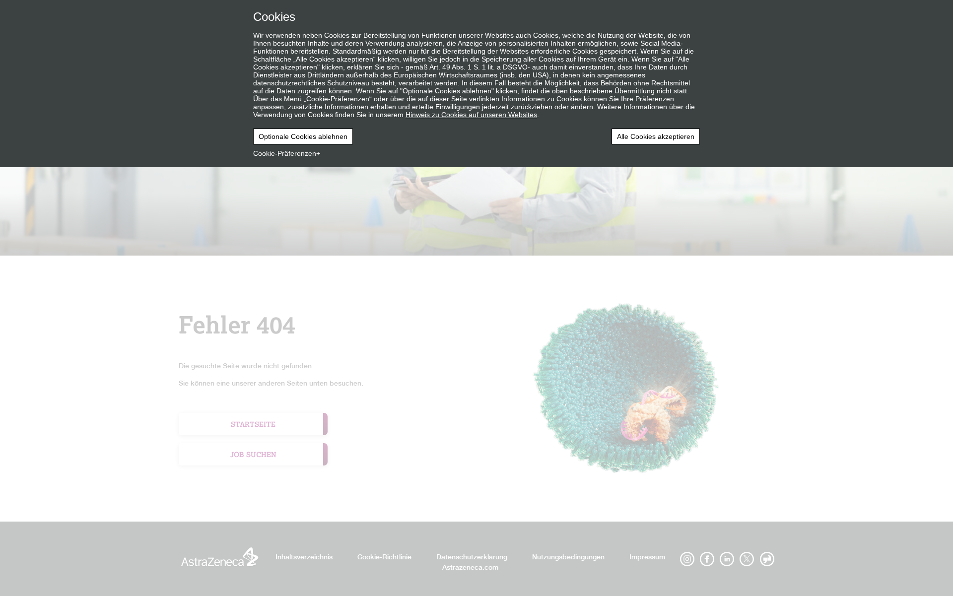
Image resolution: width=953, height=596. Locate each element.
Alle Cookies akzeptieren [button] (655, 136)
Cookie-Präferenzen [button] (284, 153)
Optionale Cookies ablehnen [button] (303, 136)
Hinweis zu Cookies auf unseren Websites (471, 115)
